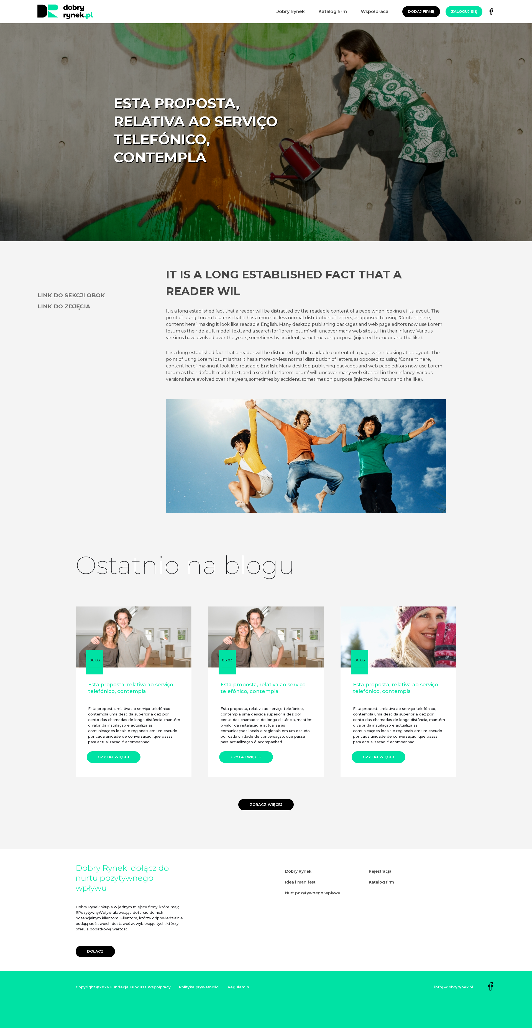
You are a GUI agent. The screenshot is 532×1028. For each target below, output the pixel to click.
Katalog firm (333, 11)
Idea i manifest (300, 882)
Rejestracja (380, 871)
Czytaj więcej (113, 757)
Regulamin (238, 987)
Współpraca (374, 11)
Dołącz (95, 951)
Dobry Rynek (290, 11)
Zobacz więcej (266, 804)
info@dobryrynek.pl (453, 987)
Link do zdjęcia (63, 306)
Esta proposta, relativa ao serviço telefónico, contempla (130, 688)
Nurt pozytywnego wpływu (312, 892)
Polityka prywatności (199, 987)
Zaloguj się (464, 11)
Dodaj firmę (421, 11)
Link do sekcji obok (71, 295)
